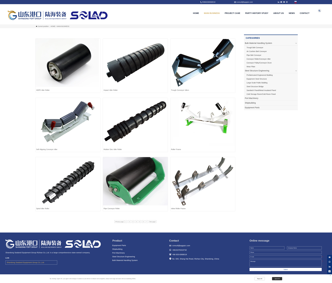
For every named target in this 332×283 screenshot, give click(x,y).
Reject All (259, 278)
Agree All (277, 278)
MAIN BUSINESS (63, 26)
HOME (53, 26)
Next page (152, 221)
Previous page (119, 221)
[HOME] (58, 15)
